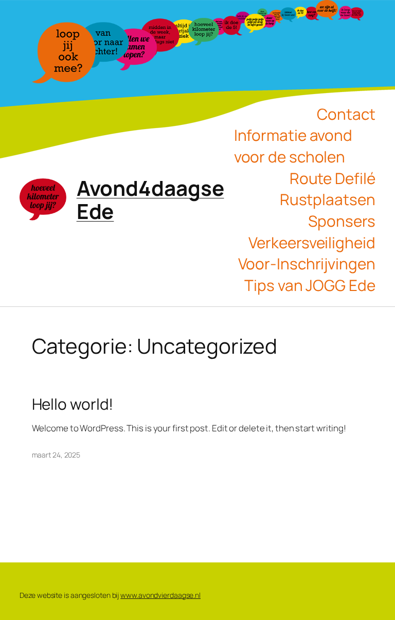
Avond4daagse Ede (150, 199)
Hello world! (73, 403)
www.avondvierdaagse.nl (160, 595)
